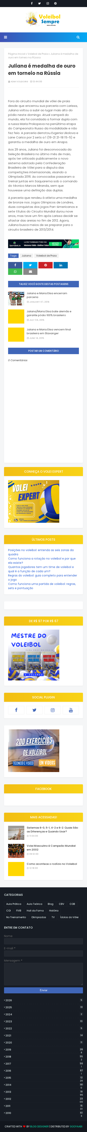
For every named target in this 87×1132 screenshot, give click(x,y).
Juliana (26, 255)
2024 (43, 1014)
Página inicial (16, 54)
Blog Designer (39, 1126)
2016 (44, 1071)
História (53, 910)
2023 (44, 1021)
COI (8, 910)
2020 (43, 1042)
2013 (44, 1092)
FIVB (18, 910)
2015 (44, 1078)
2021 (44, 1035)
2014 (44, 1085)
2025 (44, 1007)
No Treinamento (16, 917)
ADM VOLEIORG (19, 81)
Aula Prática (13, 904)
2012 (44, 1099)
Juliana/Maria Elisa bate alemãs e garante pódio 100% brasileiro (49, 313)
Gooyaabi (76, 1126)
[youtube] (71, 710)
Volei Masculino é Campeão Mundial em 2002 (51, 848)
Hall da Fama (35, 910)
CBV (61, 904)
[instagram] (47, 3)
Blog (50, 904)
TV (53, 917)
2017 (44, 1064)
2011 (44, 1106)
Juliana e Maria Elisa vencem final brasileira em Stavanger (49, 331)
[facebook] (32, 3)
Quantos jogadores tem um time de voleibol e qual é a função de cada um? (41, 569)
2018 (44, 1057)
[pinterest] (55, 3)
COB (72, 904)
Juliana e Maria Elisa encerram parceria (47, 295)
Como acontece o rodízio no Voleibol (52, 864)
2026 (43, 1000)
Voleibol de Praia (38, 54)
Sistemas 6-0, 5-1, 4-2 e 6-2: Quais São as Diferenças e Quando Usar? (52, 830)
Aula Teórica (34, 904)
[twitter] (39, 3)
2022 (43, 1028)
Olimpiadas (38, 917)
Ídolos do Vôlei (69, 917)
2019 (44, 1050)
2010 (44, 1113)
